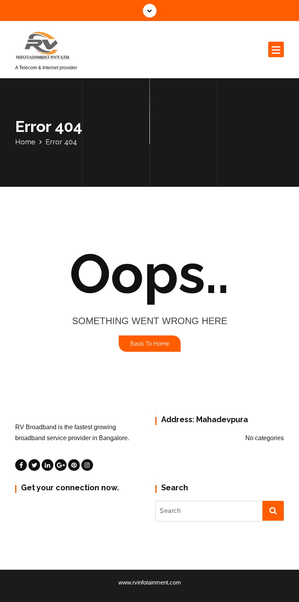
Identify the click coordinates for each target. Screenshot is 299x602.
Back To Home (149, 343)
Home (25, 142)
